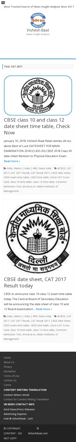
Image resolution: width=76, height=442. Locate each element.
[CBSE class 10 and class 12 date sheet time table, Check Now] (38, 96)
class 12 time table (43, 181)
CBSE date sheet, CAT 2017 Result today (35, 282)
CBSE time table (39, 177)
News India (45, 168)
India (9, 168)
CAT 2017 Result (20, 173)
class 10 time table (21, 181)
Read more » (12, 161)
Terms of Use (11, 376)
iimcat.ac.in (29, 186)
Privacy (8, 366)
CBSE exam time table (16, 177)
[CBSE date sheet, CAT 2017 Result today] (38, 238)
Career (7, 385)
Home (7, 357)
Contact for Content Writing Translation (26, 399)
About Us (9, 362)
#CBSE (61, 168)
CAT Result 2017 (40, 173)
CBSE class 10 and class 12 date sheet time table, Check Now (37, 126)
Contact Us (10, 380)
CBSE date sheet (60, 173)
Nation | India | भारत (25, 168)
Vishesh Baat (38, 30)
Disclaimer (10, 371)
